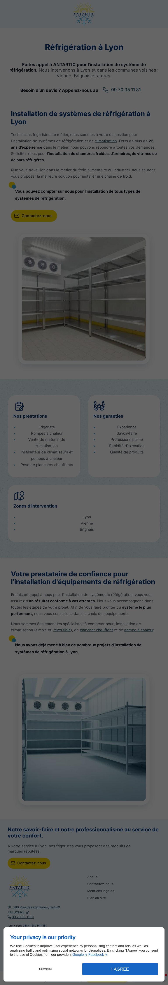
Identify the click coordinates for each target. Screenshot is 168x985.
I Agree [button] (120, 969)
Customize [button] (45, 969)
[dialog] (84, 954)
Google (78, 954)
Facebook (96, 954)
